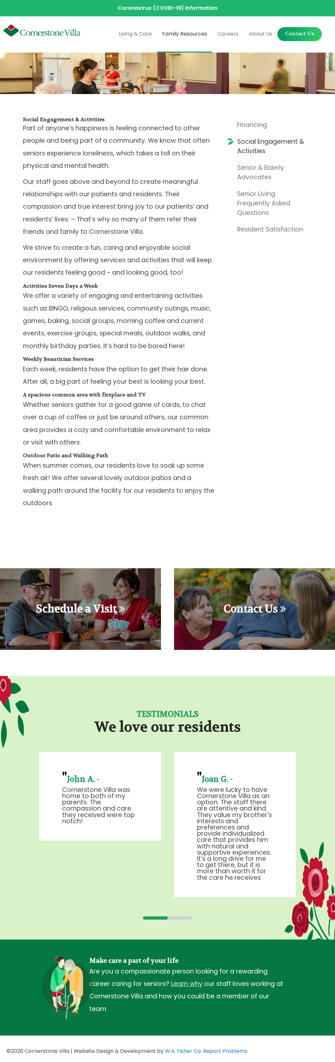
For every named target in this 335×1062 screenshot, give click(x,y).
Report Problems (225, 1051)
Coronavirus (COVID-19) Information (167, 8)
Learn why (187, 983)
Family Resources (184, 34)
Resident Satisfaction (270, 229)
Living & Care (135, 34)
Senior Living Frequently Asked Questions (263, 203)
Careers (228, 34)
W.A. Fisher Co (183, 1051)
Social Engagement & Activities (270, 146)
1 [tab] (155, 918)
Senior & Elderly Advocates (260, 172)
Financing (252, 125)
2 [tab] (180, 918)
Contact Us (299, 33)
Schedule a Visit (77, 609)
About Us (260, 34)
